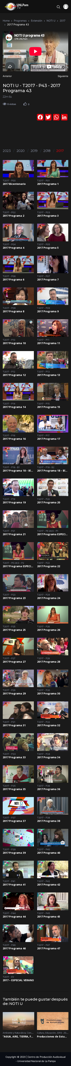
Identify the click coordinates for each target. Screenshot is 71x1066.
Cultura (40, 1032)
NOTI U (51, 20)
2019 (34, 151)
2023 (7, 151)
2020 (21, 151)
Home (6, 20)
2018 (46, 151)
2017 (62, 20)
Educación (50, 1032)
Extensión (36, 20)
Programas (20, 20)
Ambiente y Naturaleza (14, 1032)
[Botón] (25, 104)
